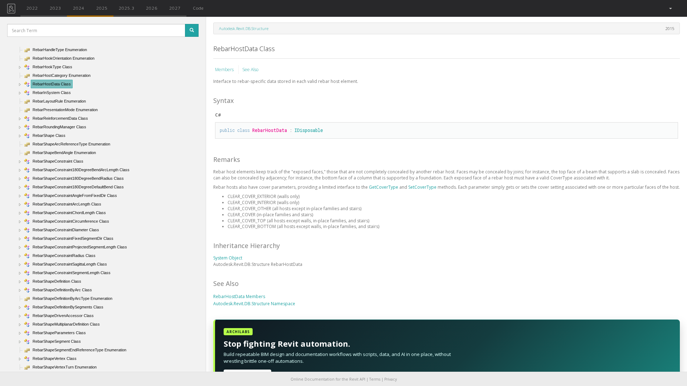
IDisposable (308, 130)
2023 (55, 8)
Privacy (390, 379)
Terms (374, 379)
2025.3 (127, 8)
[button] (670, 8)
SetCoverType (423, 187)
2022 (32, 8)
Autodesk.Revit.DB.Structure (243, 28)
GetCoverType (384, 187)
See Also (250, 69)
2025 (102, 8)
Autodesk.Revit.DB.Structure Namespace (254, 304)
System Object (227, 258)
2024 (78, 8)
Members (225, 69)
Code (198, 8)
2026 (151, 8)
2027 (175, 8)
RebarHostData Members (239, 296)
